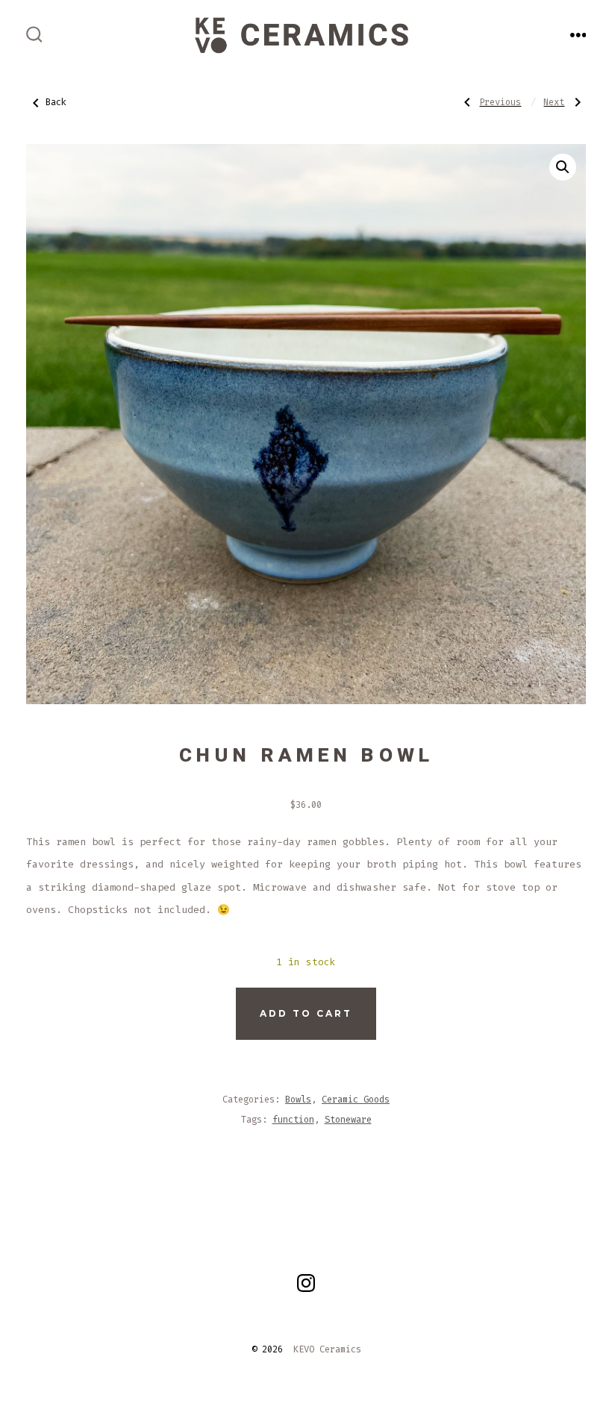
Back (56, 102)
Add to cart (306, 1013)
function (293, 1120)
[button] (562, 167)
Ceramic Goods (356, 1099)
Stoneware (348, 1120)
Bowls (298, 1099)
